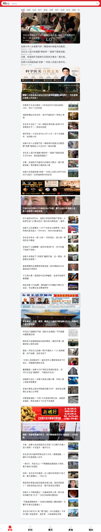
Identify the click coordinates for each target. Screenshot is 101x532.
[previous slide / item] (22, 28)
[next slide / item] (78, 28)
